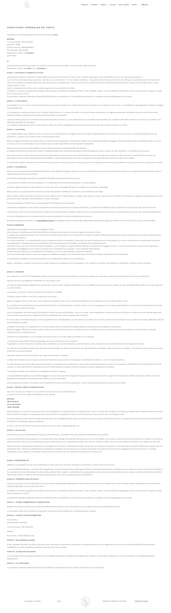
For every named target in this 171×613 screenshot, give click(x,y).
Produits (94, 5)
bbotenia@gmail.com (26, 536)
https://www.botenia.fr (87, 65)
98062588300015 (27, 47)
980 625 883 (23, 50)
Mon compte (124, 5)
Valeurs (104, 5)
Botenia (85, 5)
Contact (113, 5)
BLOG (134, 5)
